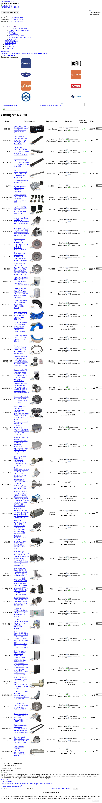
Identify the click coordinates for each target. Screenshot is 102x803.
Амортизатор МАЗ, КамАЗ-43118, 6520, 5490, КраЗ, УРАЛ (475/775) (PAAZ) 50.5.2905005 (20, 140)
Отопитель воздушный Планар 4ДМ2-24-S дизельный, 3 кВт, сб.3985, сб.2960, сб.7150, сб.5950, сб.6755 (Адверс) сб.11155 (20, 542)
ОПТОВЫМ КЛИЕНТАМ (18, 28)
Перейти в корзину (7, 1)
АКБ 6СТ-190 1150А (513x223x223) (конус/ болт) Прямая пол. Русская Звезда (21, 129)
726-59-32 (17, 21)
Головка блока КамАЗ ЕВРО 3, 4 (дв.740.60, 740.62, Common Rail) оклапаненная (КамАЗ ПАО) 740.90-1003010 (21, 231)
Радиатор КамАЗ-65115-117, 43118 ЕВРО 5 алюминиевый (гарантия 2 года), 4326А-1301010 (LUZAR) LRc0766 (20, 655)
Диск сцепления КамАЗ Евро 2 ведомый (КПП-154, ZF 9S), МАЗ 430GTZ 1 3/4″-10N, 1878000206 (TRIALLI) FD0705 (21, 244)
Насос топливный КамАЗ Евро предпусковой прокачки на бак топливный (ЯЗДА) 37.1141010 (20, 460)
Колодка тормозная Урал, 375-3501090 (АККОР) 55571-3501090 (20, 338)
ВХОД (16, 7)
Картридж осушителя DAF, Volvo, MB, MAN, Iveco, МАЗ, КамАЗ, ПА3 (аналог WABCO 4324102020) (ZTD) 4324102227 (21, 292)
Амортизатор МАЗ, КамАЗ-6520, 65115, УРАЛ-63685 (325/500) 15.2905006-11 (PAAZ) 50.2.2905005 (21, 162)
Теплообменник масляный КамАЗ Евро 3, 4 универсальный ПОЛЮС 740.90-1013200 (20, 751)
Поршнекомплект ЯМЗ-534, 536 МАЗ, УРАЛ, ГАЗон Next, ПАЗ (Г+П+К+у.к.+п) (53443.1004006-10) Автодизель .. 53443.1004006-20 (21, 589)
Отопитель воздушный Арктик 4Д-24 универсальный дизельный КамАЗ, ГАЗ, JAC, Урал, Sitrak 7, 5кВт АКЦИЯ (21, 513)
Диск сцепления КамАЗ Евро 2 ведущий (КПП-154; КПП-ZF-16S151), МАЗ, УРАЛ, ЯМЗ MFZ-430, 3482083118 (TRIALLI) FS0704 (21, 269)
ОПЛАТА (12, 32)
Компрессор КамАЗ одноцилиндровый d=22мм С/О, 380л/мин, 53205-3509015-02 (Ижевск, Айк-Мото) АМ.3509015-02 (21, 388)
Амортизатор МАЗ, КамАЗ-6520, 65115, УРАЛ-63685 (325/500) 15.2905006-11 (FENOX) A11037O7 (21, 151)
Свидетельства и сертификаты (50, 105)
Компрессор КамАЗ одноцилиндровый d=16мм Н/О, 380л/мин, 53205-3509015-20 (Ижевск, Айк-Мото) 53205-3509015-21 (21, 362)
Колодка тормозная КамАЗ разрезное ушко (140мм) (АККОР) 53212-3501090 (20, 304)
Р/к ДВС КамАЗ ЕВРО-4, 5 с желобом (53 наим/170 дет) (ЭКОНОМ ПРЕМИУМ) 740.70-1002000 (21, 624)
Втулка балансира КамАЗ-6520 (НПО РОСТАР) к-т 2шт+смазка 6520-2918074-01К (20, 209)
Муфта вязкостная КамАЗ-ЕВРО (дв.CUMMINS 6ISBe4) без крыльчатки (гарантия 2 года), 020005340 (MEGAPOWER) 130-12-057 (21, 413)
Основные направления (9, 105)
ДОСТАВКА (13, 34)
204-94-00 (17, 20)
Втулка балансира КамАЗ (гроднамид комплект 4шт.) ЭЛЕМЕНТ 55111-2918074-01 (20, 198)
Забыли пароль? (65, 788)
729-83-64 (17, 18)
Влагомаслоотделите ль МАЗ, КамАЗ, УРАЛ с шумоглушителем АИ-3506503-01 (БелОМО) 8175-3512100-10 (21, 186)
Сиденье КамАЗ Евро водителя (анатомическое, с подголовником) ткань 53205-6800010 (21, 695)
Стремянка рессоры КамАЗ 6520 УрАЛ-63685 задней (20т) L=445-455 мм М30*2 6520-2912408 (21, 728)
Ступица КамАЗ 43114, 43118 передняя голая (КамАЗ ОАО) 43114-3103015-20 (21, 739)
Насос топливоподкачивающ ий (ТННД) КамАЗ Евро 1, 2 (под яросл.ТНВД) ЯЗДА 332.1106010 (21, 472)
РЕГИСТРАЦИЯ (6, 7)
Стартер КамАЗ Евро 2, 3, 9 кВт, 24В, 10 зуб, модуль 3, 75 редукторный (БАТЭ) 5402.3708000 (21, 717)
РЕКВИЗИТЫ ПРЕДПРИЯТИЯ (20, 37)
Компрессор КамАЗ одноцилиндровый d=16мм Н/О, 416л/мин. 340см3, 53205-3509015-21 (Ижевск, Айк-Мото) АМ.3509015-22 (21, 375)
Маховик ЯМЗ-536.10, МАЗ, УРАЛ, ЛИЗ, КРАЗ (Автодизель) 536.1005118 (21, 399)
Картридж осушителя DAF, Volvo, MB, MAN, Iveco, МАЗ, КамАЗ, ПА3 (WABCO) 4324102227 (21, 281)
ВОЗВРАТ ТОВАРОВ (16, 35)
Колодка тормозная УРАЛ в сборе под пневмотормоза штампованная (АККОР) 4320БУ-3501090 (20, 327)
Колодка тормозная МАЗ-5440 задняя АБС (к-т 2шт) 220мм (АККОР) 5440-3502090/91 (21, 315)
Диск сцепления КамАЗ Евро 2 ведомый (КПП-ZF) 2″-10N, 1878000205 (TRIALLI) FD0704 (20, 256)
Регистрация (55, 788)
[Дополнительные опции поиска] (95, 12)
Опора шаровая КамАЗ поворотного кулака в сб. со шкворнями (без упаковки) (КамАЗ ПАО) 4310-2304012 (20, 484)
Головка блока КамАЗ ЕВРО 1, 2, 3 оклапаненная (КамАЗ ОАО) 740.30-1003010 (21, 220)
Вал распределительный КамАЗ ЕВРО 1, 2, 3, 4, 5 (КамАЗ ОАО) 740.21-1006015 (21, 173)
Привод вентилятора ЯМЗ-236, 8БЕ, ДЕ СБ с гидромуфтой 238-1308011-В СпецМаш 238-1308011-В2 (21, 601)
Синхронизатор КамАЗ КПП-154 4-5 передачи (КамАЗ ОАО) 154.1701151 (21, 706)
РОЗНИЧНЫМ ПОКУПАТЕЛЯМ (20, 30)
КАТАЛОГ (12, 39)
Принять (95, 801)
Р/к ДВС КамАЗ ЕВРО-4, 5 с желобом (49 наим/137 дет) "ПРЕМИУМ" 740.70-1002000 (21, 612)
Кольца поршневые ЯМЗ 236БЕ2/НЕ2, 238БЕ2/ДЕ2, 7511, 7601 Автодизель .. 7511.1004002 (20, 349)
